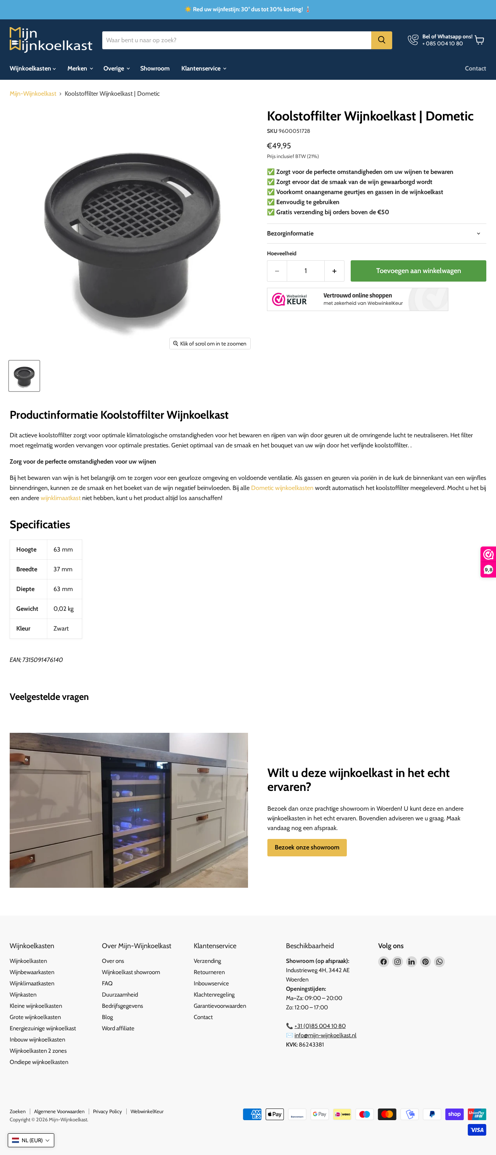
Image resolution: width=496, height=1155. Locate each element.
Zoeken (18, 1111)
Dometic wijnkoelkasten (282, 488)
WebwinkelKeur (147, 1111)
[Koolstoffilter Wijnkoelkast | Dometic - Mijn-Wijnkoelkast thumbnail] (24, 376)
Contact (475, 68)
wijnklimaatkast (61, 498)
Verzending (207, 960)
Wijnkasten (23, 994)
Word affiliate (118, 1028)
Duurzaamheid (120, 994)
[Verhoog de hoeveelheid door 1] (334, 271)
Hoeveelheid (281, 253)
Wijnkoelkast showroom (131, 972)
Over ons (113, 960)
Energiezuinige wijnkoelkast (43, 1028)
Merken (78, 68)
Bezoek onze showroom (307, 847)
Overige (114, 68)
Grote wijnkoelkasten (35, 1017)
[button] (31, 1140)
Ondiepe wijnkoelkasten (39, 1062)
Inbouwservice (211, 983)
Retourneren (209, 972)
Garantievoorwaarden (220, 1005)
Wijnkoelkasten (31, 68)
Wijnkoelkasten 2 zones (38, 1050)
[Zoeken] (381, 40)
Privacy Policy (107, 1111)
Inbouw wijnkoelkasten (37, 1039)
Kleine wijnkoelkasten (36, 1005)
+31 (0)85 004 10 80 (320, 1026)
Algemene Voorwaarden (59, 1111)
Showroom (155, 68)
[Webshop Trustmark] (357, 300)
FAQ (107, 983)
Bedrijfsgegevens (122, 1005)
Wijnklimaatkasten (32, 983)
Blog (107, 1017)
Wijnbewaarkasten (32, 972)
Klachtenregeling (214, 994)
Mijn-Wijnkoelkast (33, 93)
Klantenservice (201, 68)
